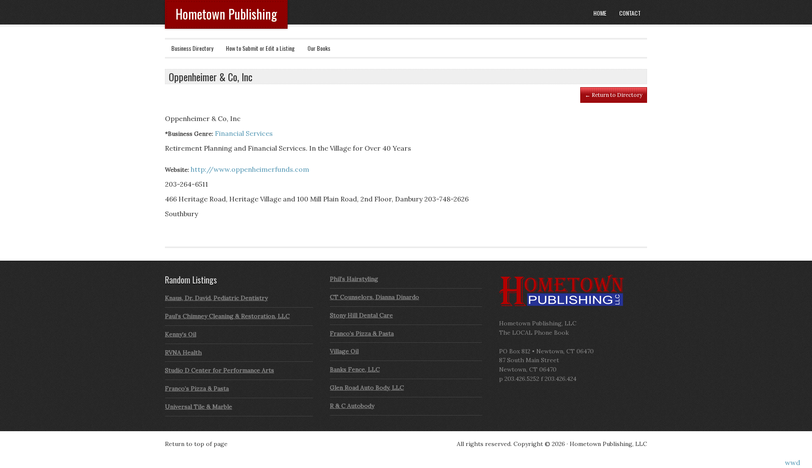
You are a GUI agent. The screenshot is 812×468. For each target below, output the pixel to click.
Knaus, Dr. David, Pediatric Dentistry (216, 298)
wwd (792, 462)
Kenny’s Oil (180, 334)
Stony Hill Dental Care (361, 315)
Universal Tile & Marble (198, 406)
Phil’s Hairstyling (354, 279)
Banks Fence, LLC (355, 369)
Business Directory (192, 48)
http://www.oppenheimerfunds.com (250, 169)
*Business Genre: (189, 134)
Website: (177, 169)
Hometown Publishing (226, 13)
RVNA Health (183, 352)
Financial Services (244, 133)
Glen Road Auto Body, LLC (367, 387)
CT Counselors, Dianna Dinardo (374, 297)
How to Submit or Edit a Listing (260, 48)
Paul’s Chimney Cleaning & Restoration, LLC (227, 316)
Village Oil (344, 351)
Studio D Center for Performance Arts (219, 370)
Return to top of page (196, 444)
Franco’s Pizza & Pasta (197, 388)
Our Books (318, 48)
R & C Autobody (352, 406)
